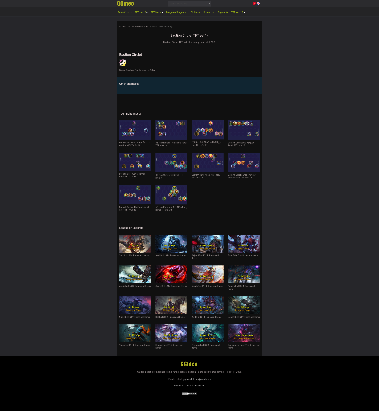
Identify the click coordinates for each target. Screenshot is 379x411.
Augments (223, 12)
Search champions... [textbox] (179, 4)
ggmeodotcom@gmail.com (197, 379)
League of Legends (176, 12)
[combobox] (190, 4)
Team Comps (125, 12)
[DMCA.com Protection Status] (189, 394)
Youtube (189, 385)
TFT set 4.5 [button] (237, 12)
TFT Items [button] (156, 12)
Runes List (209, 12)
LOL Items (195, 12)
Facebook (178, 385)
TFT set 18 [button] (140, 12)
